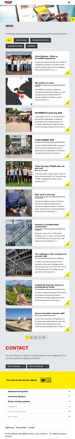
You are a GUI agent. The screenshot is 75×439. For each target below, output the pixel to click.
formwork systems (40, 40)
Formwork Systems (17, 396)
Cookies (31, 427)
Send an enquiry (36, 366)
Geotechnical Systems (18, 391)
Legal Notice (9, 427)
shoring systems (15, 46)
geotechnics (21, 40)
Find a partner (14, 366)
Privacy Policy (21, 427)
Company (31, 46)
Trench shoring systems (19, 401)
